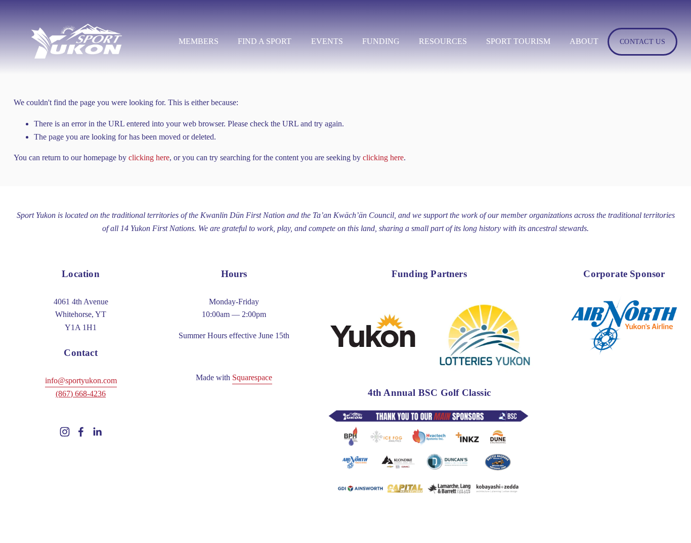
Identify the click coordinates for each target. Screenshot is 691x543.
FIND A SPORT (264, 41)
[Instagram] (65, 432)
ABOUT (584, 41)
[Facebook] (81, 432)
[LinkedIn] (97, 432)
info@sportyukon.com (81, 380)
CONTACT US (642, 41)
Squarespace (252, 377)
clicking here (148, 157)
